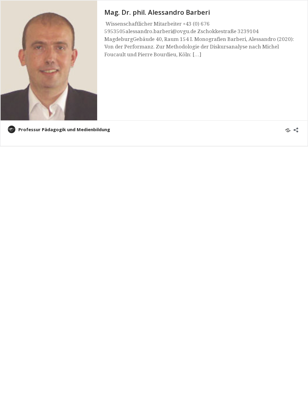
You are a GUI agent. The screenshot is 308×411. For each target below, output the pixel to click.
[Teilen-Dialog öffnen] (292, 128)
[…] (196, 54)
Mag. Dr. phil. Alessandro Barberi (157, 12)
